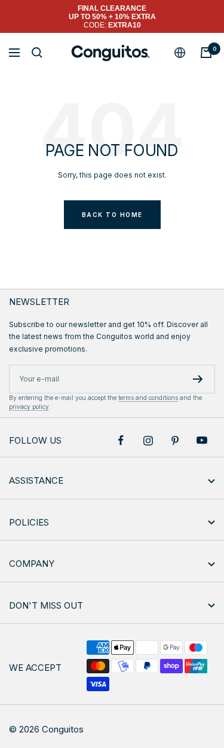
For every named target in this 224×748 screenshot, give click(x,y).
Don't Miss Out (46, 605)
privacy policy (29, 406)
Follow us (35, 440)
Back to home (112, 214)
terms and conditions (148, 397)
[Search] (37, 52)
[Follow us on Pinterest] (174, 440)
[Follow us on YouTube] (201, 440)
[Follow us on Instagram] (147, 440)
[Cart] (206, 52)
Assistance (36, 480)
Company (31, 563)
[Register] (198, 379)
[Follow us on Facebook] (121, 440)
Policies (29, 522)
